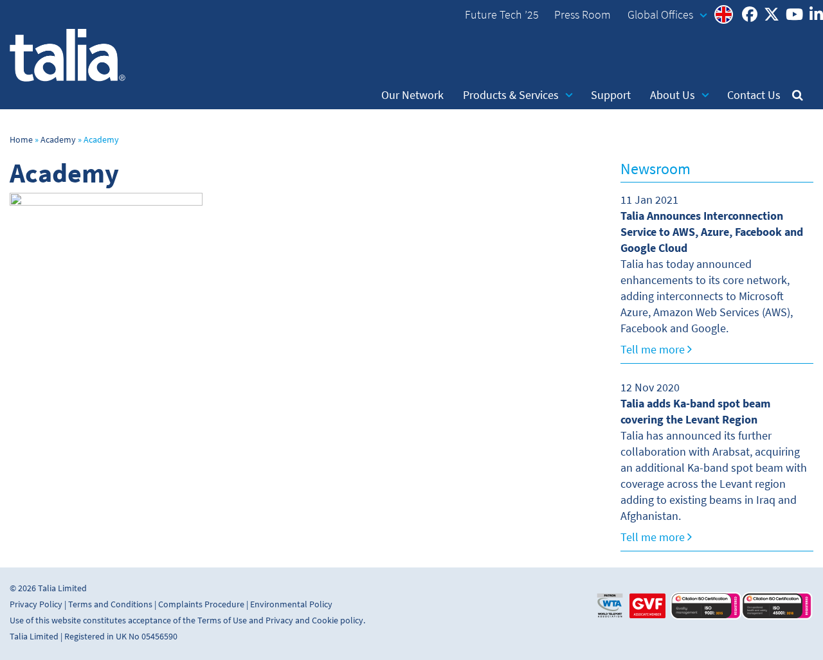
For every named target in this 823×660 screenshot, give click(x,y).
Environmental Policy (291, 604)
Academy (58, 140)
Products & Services (511, 95)
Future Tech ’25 (502, 14)
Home (21, 140)
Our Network (412, 95)
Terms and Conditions (110, 604)
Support (611, 95)
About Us (672, 95)
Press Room (582, 14)
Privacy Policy (36, 604)
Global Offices (660, 14)
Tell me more (653, 349)
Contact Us (754, 95)
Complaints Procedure (201, 604)
